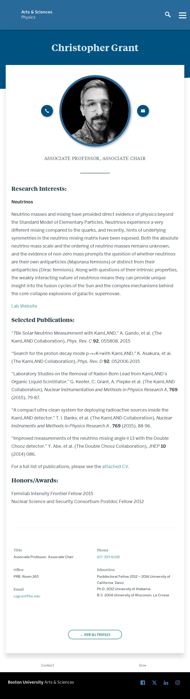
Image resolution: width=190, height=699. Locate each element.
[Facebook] (144, 683)
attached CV (115, 466)
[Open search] (167, 14)
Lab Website (24, 306)
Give (142, 665)
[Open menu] (182, 14)
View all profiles (97, 634)
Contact (47, 665)
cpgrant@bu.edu (27, 596)
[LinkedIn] (167, 683)
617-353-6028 (108, 557)
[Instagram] (178, 683)
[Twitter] (155, 683)
